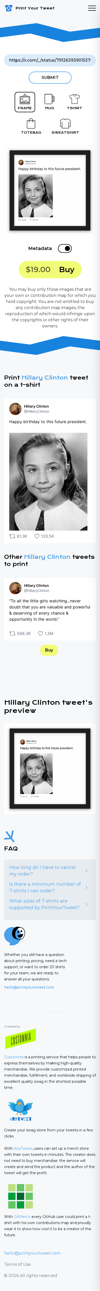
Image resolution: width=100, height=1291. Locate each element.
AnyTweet (23, 1148)
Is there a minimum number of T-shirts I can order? (45, 887)
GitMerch (22, 1216)
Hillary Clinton (45, 377)
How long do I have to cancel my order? (42, 871)
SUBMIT (50, 77)
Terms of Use (17, 1264)
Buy (49, 650)
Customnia (14, 1057)
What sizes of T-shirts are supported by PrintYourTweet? (44, 904)
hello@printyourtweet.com (29, 987)
